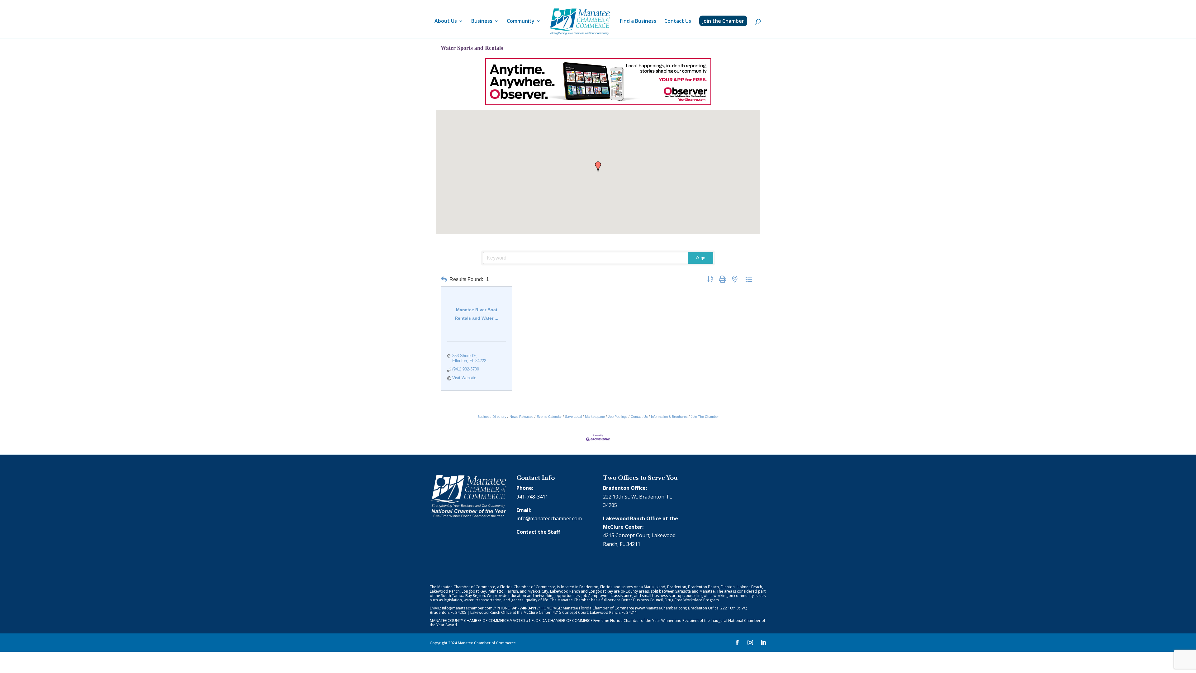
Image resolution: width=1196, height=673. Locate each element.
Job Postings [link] (618, 416)
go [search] (703, 257)
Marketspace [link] (595, 416)
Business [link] (481, 21)
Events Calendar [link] (549, 416)
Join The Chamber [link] (705, 416)
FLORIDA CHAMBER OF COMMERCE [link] (562, 620)
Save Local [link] (573, 416)
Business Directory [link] (491, 416)
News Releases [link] (522, 416)
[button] (598, 166)
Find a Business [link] (638, 21)
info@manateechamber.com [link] (549, 518)
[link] (580, 22)
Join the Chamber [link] (723, 20)
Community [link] (520, 21)
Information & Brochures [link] (669, 416)
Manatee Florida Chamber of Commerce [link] (598, 608)
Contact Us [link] (677, 21)
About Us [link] (445, 21)
